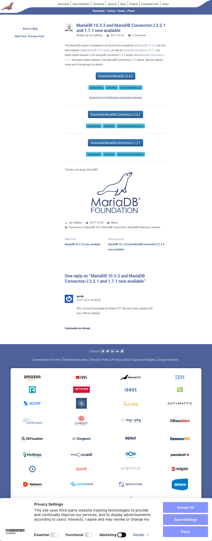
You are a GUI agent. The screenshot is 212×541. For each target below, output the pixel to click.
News (114, 222)
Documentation (81, 4)
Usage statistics (168, 359)
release (155, 227)
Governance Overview (47, 359)
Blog (122, 4)
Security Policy (99, 359)
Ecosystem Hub (150, 4)
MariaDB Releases (139, 227)
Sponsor (112, 4)
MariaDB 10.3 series (98, 50)
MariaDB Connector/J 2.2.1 (139, 50)
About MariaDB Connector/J (130, 126)
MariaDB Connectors (114, 227)
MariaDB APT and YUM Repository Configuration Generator (115, 97)
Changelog (111, 87)
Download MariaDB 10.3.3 (115, 76)
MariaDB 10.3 (93, 227)
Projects (133, 4)
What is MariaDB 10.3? (130, 87)
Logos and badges (144, 359)
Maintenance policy (75, 359)
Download (63, 4)
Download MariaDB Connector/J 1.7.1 (115, 142)
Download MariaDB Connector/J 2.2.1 (115, 114)
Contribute (98, 4)
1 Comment (139, 35)
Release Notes (96, 87)
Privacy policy (121, 359)
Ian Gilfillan (96, 35)
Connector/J (76, 227)
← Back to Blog (29, 28)
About (165, 4)
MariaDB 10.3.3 (147, 45)
